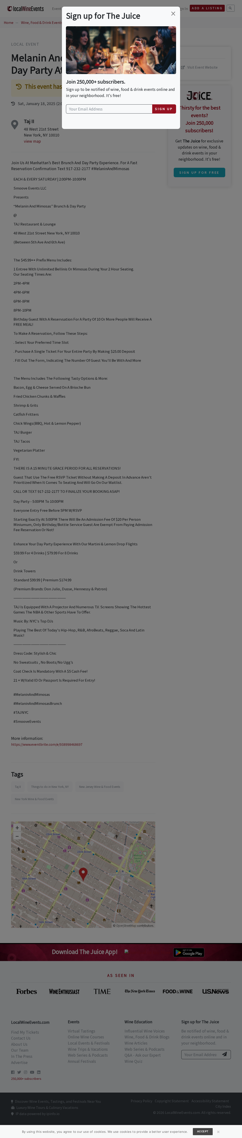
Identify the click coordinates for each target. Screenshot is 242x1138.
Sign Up (164, 108)
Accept (202, 1131)
